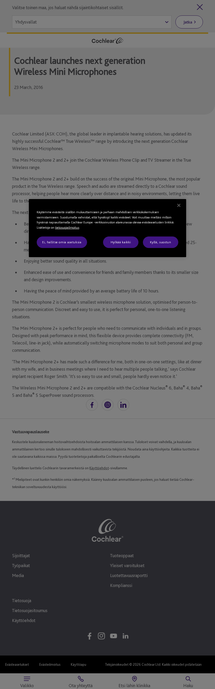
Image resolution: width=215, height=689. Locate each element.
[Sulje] (179, 205)
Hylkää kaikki (121, 242)
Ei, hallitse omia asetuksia (62, 242)
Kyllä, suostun (160, 242)
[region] (107, 228)
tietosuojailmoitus (67, 227)
